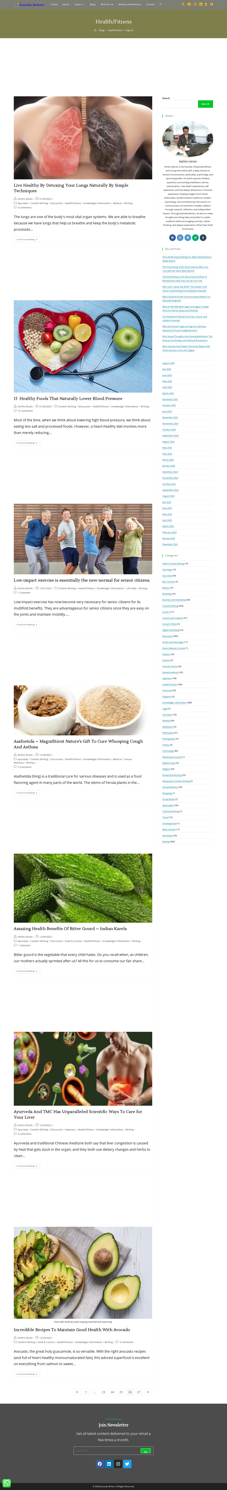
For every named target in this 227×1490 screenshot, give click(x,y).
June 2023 (167, 508)
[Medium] (195, 237)
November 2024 (170, 423)
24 (112, 1392)
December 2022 (170, 544)
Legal (165, 708)
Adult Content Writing (173, 563)
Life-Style (131, 588)
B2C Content (168, 581)
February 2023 (169, 532)
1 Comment (24, 592)
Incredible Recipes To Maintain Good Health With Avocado (72, 1329)
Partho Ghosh (25, 198)
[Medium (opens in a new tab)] (211, 4)
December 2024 (170, 417)
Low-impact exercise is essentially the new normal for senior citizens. (82, 580)
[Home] (95, 30)
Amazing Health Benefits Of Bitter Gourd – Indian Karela (70, 928)
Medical (117, 203)
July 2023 (166, 502)
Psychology (168, 750)
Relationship (168, 762)
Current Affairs (169, 623)
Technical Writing (170, 811)
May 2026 (167, 381)
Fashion (166, 654)
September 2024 (170, 435)
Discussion (57, 203)
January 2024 (168, 465)
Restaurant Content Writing (176, 781)
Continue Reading (28, 239)
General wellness (170, 672)
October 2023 (169, 483)
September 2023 (170, 489)
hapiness (70, 1129)
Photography (168, 738)
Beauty (165, 587)
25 (121, 1392)
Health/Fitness (73, 203)
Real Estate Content (172, 756)
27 (138, 1392)
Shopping (167, 793)
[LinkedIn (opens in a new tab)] (201, 4)
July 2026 (166, 369)
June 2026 (167, 375)
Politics (165, 744)
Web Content (168, 829)
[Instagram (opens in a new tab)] (195, 4)
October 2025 (169, 405)
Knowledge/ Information (97, 203)
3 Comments (25, 767)
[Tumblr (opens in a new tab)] (206, 4)
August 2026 (168, 363)
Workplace (167, 835)
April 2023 (167, 520)
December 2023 (170, 471)
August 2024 (168, 441)
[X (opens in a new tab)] (183, 4)
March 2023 (168, 526)
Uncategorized (169, 823)
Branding (166, 593)
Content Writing (39, 203)
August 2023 (168, 495)
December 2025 (170, 399)
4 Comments (25, 207)
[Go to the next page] (147, 1392)
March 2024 (168, 459)
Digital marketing (170, 629)
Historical (167, 690)
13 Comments (25, 410)
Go (145, 1451)
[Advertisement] (113, 63)
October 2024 (169, 429)
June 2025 (167, 411)
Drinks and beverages (173, 642)
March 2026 (168, 393)
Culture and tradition (172, 617)
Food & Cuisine (73, 941)
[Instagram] (180, 237)
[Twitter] (127, 1464)
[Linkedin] (109, 1464)
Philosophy (167, 732)
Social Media (168, 799)
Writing (128, 203)
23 (103, 1392)
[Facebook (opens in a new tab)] (189, 4)
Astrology (167, 569)
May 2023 (167, 514)
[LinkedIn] (187, 237)
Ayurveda (23, 203)
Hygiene (166, 696)
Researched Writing (171, 775)
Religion (166, 768)
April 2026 (167, 387)
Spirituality (167, 805)
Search (166, 98)
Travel (165, 817)
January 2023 (168, 538)
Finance (166, 660)
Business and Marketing (174, 599)
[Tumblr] (203, 237)
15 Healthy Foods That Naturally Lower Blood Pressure (68, 398)
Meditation (167, 726)
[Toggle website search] (160, 4)
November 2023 (170, 477)
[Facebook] (172, 237)
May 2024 (167, 447)
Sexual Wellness (170, 787)
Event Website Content (173, 648)
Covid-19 (166, 611)
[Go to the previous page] (77, 1392)
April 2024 (167, 453)
